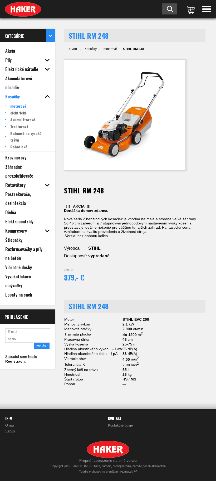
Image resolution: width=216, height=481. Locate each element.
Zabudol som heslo (21, 356)
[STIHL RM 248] (125, 115)
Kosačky (91, 49)
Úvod (73, 49)
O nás (9, 425)
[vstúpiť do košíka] (189, 9)
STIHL (94, 248)
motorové (110, 49)
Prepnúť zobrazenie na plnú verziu (108, 460)
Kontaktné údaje (120, 425)
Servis (10, 431)
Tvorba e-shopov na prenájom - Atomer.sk (106, 471)
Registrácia (15, 361)
